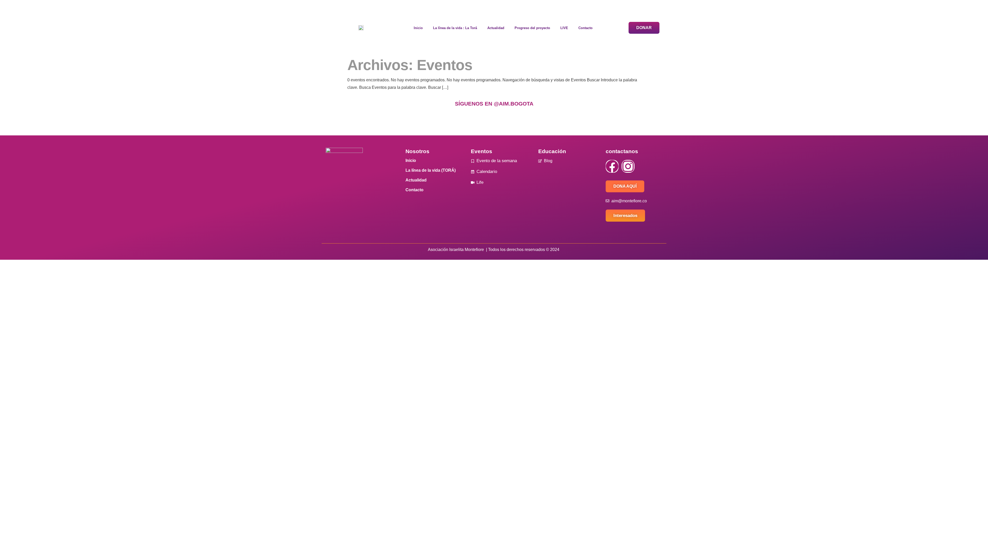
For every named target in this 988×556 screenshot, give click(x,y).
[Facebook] (612, 166)
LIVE (564, 28)
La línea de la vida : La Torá (455, 28)
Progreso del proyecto (532, 28)
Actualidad (495, 28)
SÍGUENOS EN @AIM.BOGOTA (494, 104)
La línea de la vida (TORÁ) (430, 170)
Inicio (418, 28)
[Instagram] (628, 166)
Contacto (585, 28)
